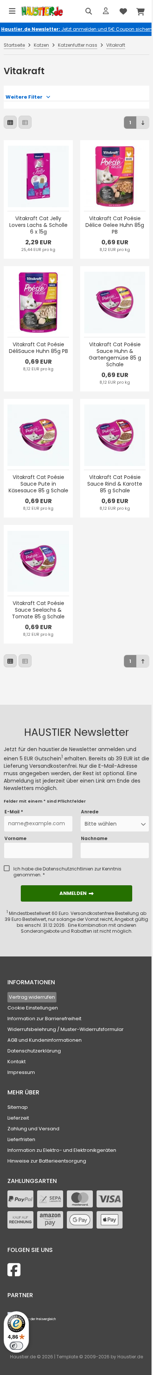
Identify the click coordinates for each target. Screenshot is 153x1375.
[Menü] (12, 11)
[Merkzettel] (123, 11)
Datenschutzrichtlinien (68, 869)
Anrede (89, 812)
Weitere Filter (24, 96)
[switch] (16, 1346)
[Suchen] (88, 11)
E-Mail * (13, 812)
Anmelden (76, 893)
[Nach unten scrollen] (143, 122)
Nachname (94, 839)
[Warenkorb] (140, 11)
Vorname (15, 839)
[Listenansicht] (25, 122)
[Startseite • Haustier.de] (42, 11)
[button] (114, 824)
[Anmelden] (105, 11)
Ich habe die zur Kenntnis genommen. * (67, 872)
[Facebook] (13, 1270)
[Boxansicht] (10, 122)
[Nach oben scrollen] (143, 661)
